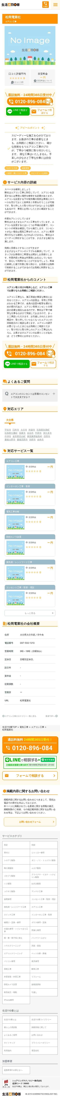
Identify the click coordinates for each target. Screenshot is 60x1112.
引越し (34, 992)
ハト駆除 (7, 883)
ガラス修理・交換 (39, 922)
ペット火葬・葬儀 (39, 953)
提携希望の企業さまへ (13, 1070)
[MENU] (55, 4)
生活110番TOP (9, 727)
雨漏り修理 (36, 930)
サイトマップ (9, 1043)
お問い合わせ (37, 1035)
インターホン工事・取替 (42, 914)
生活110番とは (10, 1019)
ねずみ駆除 (36, 883)
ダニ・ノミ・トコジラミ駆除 (44, 860)
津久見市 (47, 433)
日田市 (47, 436)
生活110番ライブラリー (41, 1019)
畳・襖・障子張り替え (13, 938)
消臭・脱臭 (36, 945)
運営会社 (35, 1050)
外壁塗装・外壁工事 (12, 977)
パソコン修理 (9, 961)
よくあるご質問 (10, 1035)
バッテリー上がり (39, 938)
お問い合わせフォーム (30, 821)
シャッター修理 (38, 852)
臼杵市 (16, 429)
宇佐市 (8, 429)
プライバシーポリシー (41, 1043)
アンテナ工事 (37, 891)
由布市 (40, 439)
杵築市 (32, 429)
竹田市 (38, 433)
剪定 (6, 845)
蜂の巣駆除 (8, 868)
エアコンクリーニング (13, 953)
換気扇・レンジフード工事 (15, 907)
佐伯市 (30, 433)
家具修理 (35, 961)
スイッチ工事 (9, 914)
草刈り (7, 852)
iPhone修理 (9, 1000)
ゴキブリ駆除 (9, 876)
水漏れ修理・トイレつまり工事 (16, 930)
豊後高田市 (22, 439)
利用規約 (7, 1050)
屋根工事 (7, 969)
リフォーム (36, 977)
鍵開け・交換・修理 (12, 922)
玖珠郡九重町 (11, 433)
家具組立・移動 (10, 992)
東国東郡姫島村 (34, 436)
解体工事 (35, 969)
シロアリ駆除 (9, 860)
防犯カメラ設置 (10, 984)
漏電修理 (7, 899)
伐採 (33, 845)
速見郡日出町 (19, 436)
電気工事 (24, 727)
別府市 (32, 439)
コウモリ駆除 (9, 891)
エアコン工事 (37, 727)
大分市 (24, 429)
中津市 (8, 436)
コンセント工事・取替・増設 (44, 899)
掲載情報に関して (39, 1027)
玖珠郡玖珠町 (43, 429)
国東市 (22, 433)
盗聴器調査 (36, 984)
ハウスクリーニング (12, 945)
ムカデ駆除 (36, 868)
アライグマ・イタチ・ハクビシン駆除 (44, 875)
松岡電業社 (25, 700)
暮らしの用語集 (10, 1027)
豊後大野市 (10, 439)
